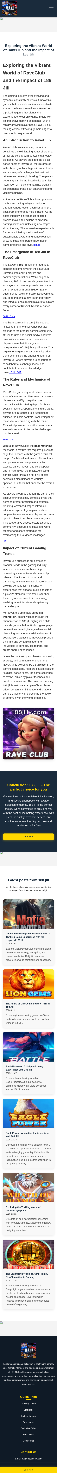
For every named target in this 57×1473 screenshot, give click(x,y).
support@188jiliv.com (32, 1458)
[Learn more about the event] (28, 24)
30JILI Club (9, 316)
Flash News (28, 1434)
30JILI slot (8, 439)
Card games (28, 1422)
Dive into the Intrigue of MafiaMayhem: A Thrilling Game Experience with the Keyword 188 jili (28, 936)
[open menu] (51, 9)
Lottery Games (28, 1416)
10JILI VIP (15, 372)
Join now (28, 836)
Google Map (28, 1440)
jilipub (36, 244)
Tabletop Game (28, 1403)
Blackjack (28, 1410)
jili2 (5, 541)
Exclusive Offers (29, 1428)
